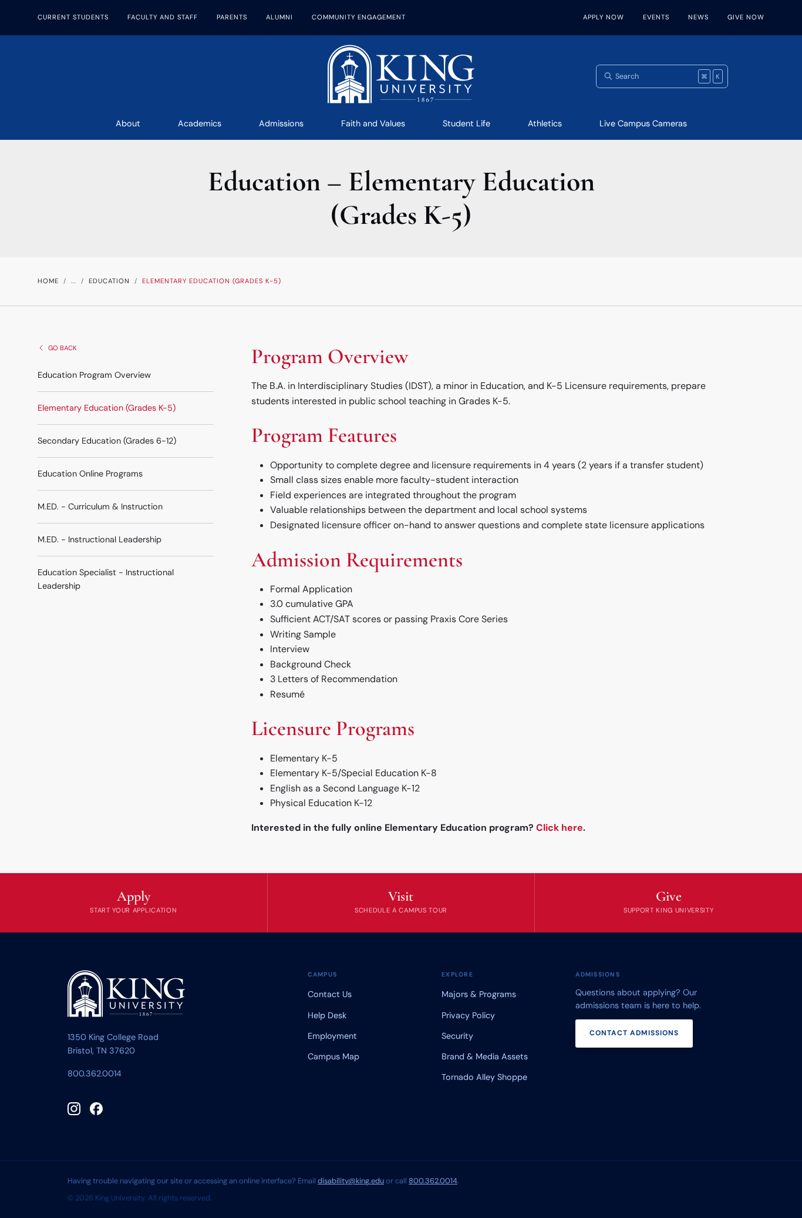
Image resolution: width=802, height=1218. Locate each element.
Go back (62, 348)
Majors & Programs (479, 994)
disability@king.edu (351, 1181)
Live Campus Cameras (643, 123)
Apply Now (603, 17)
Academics (199, 123)
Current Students (73, 17)
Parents (232, 17)
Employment (332, 1036)
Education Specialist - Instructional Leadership (106, 579)
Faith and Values (373, 123)
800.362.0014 (95, 1073)
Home (48, 281)
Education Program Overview (94, 375)
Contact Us (330, 994)
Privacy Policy (468, 1015)
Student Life (466, 123)
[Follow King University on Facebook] (96, 1109)
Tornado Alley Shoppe (484, 1077)
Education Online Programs (90, 473)
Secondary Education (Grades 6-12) (107, 440)
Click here (559, 827)
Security (457, 1036)
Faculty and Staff (162, 17)
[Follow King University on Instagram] (74, 1109)
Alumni (279, 17)
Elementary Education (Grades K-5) (107, 407)
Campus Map (333, 1056)
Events (656, 17)
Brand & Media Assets (485, 1056)
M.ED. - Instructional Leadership (99, 539)
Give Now (745, 17)
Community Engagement (359, 17)
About (128, 123)
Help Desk (327, 1015)
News (698, 17)
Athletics (545, 123)
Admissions (281, 123)
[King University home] (126, 996)
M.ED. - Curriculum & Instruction (100, 506)
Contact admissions (634, 1033)
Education (109, 281)
